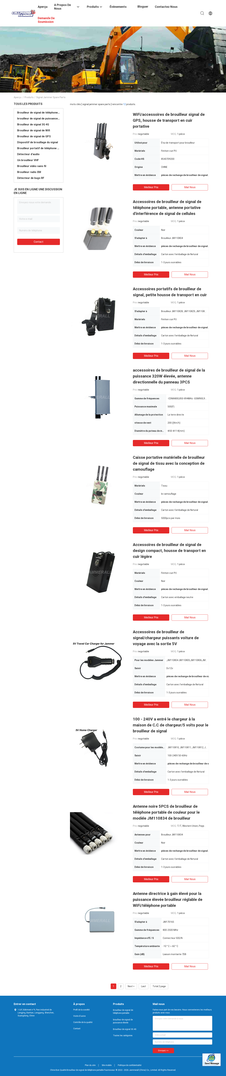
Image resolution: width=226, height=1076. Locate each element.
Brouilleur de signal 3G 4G (33, 124)
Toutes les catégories (123, 1035)
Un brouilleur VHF (28, 160)
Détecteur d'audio (28, 154)
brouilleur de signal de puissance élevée (38, 118)
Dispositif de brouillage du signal (37, 142)
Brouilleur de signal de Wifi (33, 130)
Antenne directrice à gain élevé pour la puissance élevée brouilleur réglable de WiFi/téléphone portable (167, 899)
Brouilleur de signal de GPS (34, 136)
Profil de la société (81, 1010)
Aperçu (17, 97)
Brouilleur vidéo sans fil (31, 166)
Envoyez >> (163, 1050)
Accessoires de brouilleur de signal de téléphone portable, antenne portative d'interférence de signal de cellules (167, 207)
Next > (131, 986)
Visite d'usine (79, 1016)
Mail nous (190, 187)
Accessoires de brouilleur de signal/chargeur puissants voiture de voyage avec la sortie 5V (166, 638)
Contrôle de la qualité (82, 1022)
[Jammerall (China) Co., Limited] (23, 13)
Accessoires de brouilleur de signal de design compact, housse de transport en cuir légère (169, 550)
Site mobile (107, 1065)
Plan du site (90, 1065)
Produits (29, 97)
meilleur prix (151, 187)
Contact (38, 241)
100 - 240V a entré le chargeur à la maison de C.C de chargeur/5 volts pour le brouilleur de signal (170, 725)
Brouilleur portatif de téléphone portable (38, 148)
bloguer (142, 6)
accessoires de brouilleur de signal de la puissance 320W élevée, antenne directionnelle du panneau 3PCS (169, 376)
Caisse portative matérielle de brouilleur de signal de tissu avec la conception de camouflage (169, 463)
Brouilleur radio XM (29, 172)
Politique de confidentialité (129, 1065)
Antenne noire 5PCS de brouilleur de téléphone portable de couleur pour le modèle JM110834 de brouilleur (166, 812)
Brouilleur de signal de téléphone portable (38, 112)
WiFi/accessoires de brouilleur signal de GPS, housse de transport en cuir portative (169, 120)
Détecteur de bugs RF (30, 178)
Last (143, 986)
